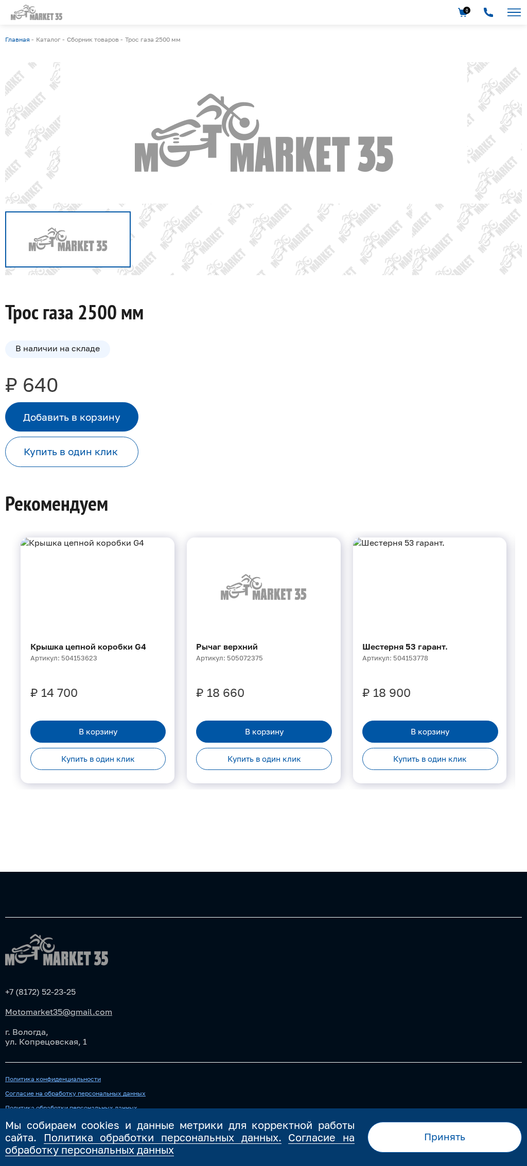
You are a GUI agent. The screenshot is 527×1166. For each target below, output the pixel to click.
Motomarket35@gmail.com (58, 1012)
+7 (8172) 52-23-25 (40, 991)
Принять (444, 1136)
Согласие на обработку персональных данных (75, 1093)
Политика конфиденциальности (53, 1079)
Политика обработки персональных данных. (163, 1137)
